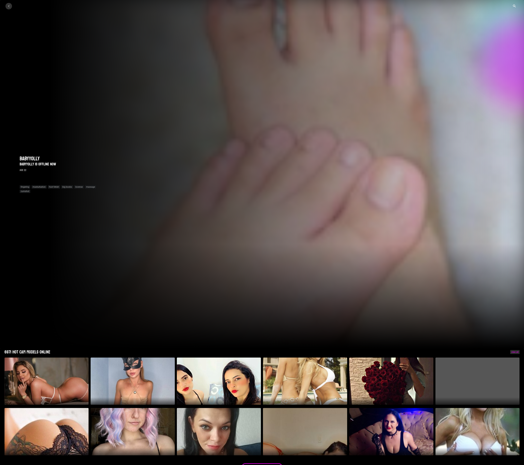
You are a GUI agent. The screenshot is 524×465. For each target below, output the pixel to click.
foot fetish (54, 187)
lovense (79, 187)
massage (90, 187)
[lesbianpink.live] (8, 6)
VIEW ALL (515, 352)
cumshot (25, 191)
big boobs (67, 187)
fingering (25, 187)
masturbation (39, 187)
